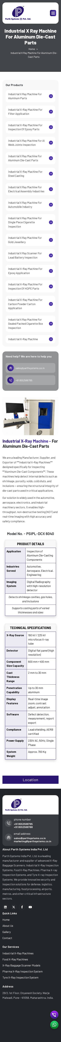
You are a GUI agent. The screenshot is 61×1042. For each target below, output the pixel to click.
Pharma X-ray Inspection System (22, 971)
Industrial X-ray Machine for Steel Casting (25, 173)
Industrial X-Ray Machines (18, 953)
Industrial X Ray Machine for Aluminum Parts (25, 96)
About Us (7, 925)
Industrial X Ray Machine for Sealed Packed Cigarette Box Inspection (25, 323)
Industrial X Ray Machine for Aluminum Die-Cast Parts (25, 158)
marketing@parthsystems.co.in (32, 841)
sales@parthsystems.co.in (30, 368)
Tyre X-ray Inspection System (20, 977)
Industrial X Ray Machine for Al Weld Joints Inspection (26, 142)
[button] (53, 13)
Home (6, 919)
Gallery (6, 931)
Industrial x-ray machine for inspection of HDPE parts (25, 286)
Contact (7, 937)
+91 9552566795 (23, 380)
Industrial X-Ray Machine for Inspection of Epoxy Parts (25, 127)
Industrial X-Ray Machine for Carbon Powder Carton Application (25, 304)
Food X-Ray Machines (15, 959)
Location (30, 779)
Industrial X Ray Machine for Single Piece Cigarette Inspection (25, 222)
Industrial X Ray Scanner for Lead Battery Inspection (25, 255)
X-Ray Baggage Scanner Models (21, 965)
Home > (33, 48)
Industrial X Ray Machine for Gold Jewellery (25, 240)
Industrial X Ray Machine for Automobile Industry (25, 204)
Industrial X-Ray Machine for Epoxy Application (25, 271)
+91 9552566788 (23, 827)
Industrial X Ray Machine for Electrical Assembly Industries (26, 189)
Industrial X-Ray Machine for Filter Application (25, 111)
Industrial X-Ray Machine (23, 339)
